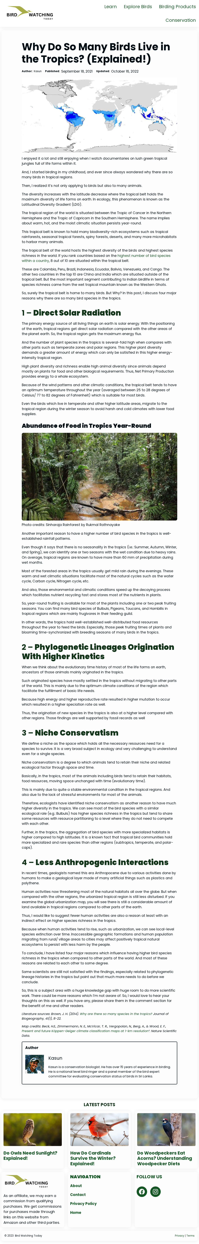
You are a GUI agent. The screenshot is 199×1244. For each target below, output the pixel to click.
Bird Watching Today (28, 1236)
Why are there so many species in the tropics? (116, 1014)
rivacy (180, 1236)
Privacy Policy (83, 1203)
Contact (78, 1194)
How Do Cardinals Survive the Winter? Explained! (93, 1158)
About (76, 1185)
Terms (190, 1236)
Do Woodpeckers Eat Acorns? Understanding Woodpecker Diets (164, 1158)
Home (75, 1212)
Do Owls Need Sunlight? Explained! (30, 1155)
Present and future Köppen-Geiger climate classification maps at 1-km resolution (85, 1031)
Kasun (55, 1058)
